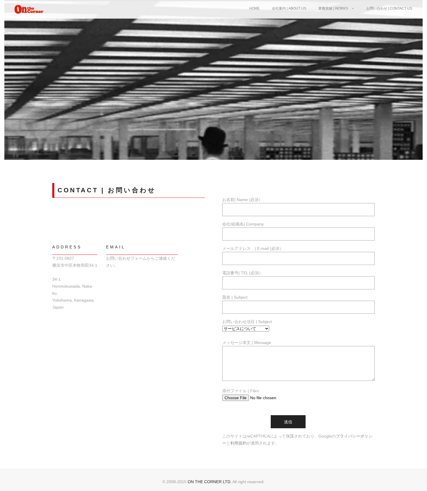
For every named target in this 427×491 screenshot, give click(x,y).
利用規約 (238, 443)
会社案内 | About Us (289, 8)
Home (254, 8)
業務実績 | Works (333, 8)
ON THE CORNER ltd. (210, 481)
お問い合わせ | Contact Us (389, 8)
